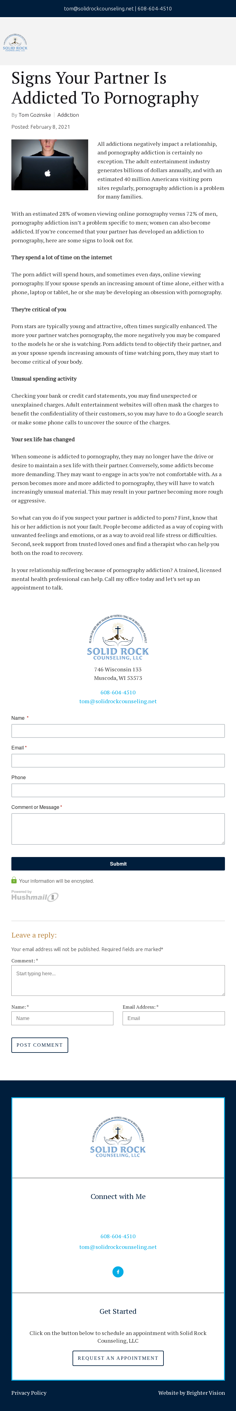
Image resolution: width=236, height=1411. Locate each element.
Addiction (68, 114)
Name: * (20, 1006)
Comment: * (24, 960)
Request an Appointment (118, 1358)
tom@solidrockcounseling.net (118, 701)
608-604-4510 (118, 692)
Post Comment (40, 1045)
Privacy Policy (28, 1392)
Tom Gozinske (34, 114)
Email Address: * (141, 1006)
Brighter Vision (206, 1392)
